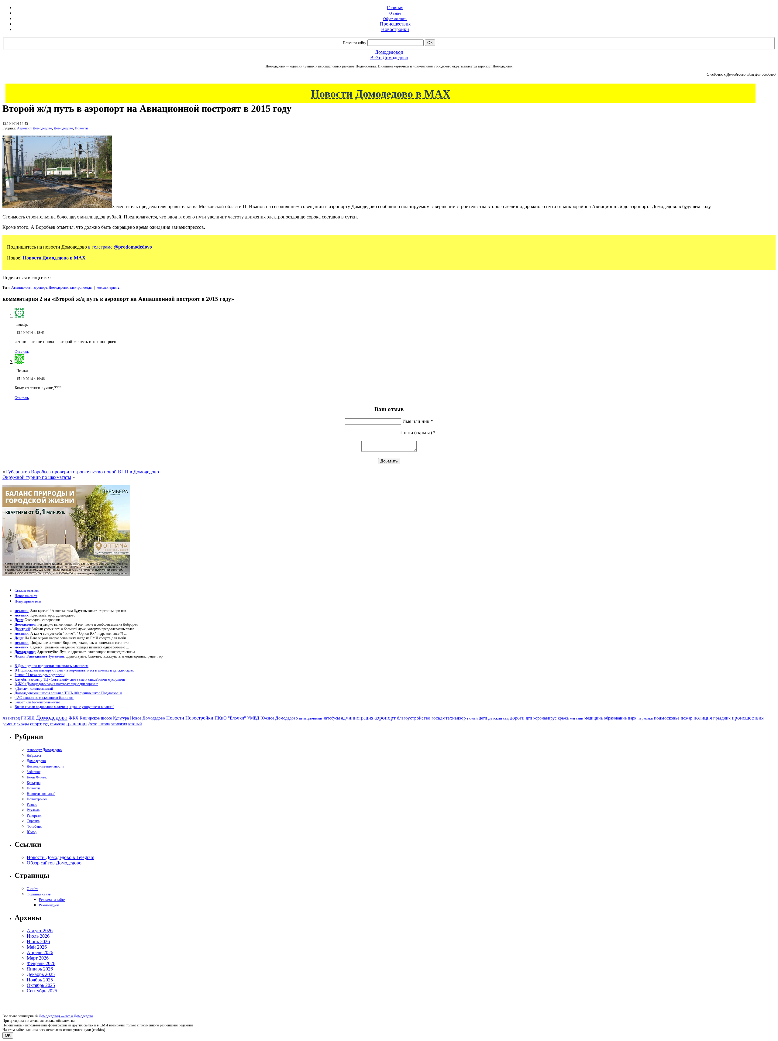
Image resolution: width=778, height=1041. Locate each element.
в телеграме (120, 246)
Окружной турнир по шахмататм (36, 477)
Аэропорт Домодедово (34, 128)
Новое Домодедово (147, 718)
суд (46, 724)
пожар (686, 718)
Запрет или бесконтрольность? (37, 702)
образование (615, 718)
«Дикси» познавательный (34, 688)
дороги (517, 717)
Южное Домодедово (279, 718)
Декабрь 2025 (41, 974)
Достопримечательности (45, 766)
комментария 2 (108, 287)
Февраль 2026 (41, 963)
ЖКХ (73, 718)
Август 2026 (40, 930)
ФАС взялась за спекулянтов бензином (44, 698)
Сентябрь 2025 (42, 990)
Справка (33, 821)
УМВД (253, 718)
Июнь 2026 (38, 941)
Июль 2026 (38, 936)
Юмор (31, 832)
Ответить (22, 351)
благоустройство (413, 718)
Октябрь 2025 (41, 985)
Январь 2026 (40, 968)
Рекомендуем (49, 905)
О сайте (395, 13)
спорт (36, 723)
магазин (576, 718)
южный (135, 723)
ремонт (8, 724)
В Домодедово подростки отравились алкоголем (51, 666)
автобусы (331, 718)
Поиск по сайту (354, 43)
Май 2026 (37, 947)
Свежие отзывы (27, 590)
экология (119, 723)
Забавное (33, 772)
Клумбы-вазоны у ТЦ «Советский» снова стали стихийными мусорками (70, 679)
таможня (57, 724)
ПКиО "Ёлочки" (230, 718)
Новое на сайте (26, 596)
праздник (722, 718)
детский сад (498, 718)
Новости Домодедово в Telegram (60, 857)
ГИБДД (28, 718)
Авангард (11, 718)
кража (563, 718)
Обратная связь (395, 19)
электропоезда (80, 287)
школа (104, 724)
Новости (81, 128)
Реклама (33, 810)
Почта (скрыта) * (417, 432)
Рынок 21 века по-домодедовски (39, 675)
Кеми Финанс (37, 777)
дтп (529, 718)
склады (23, 724)
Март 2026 (38, 957)
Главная (395, 7)
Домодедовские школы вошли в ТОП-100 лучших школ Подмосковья (68, 693)
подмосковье (667, 718)
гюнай (472, 718)
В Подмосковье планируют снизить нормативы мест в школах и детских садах (74, 670)
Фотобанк (34, 826)
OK (8, 1035)
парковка (645, 718)
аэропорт (40, 287)
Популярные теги (28, 601)
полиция (703, 718)
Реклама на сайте (52, 900)
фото (92, 724)
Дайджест (34, 755)
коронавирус (544, 718)
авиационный (310, 718)
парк (632, 718)
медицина (593, 718)
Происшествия (395, 23)
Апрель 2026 (40, 952)
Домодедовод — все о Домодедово (66, 1016)
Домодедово (63, 128)
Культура (121, 718)
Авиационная (21, 287)
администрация (357, 718)
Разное (32, 804)
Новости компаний (41, 794)
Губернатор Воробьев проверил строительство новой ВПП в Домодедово (82, 471)
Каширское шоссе (96, 718)
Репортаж (34, 815)
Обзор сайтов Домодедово (54, 862)
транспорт (76, 723)
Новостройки (395, 29)
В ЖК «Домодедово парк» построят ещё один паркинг (56, 684)
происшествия (748, 718)
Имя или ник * (417, 421)
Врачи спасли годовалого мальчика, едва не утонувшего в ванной (64, 707)
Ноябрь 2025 (40, 979)
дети (483, 718)
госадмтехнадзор (449, 718)
